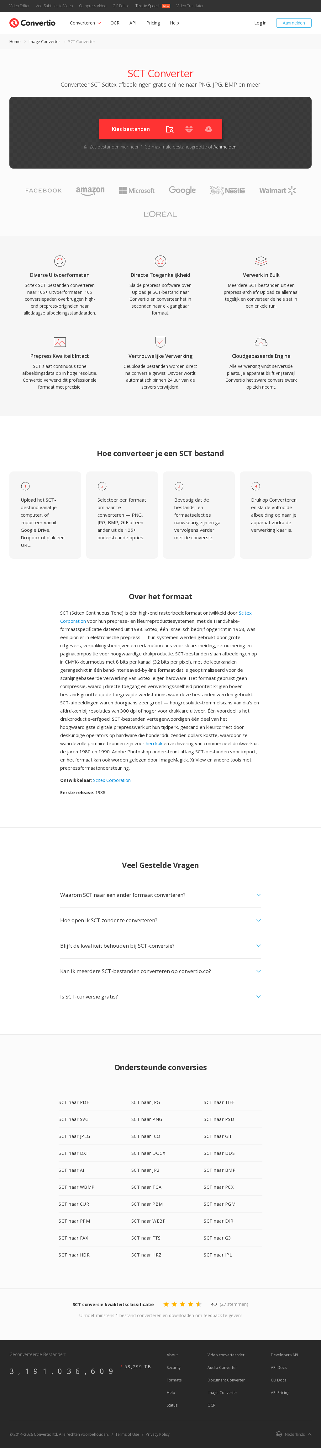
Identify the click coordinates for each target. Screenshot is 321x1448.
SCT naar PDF (74, 1102)
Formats (174, 1380)
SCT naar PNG (146, 1119)
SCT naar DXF (74, 1153)
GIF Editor (121, 5)
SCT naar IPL (218, 1255)
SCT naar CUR (74, 1204)
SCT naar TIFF (219, 1102)
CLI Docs (278, 1380)
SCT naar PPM (74, 1221)
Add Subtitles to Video (54, 5)
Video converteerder (226, 1355)
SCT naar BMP (219, 1170)
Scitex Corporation (112, 780)
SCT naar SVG (73, 1119)
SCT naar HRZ (146, 1255)
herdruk (154, 743)
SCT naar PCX (219, 1187)
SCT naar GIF (218, 1136)
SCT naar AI (71, 1170)
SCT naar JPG (145, 1102)
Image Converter (44, 41)
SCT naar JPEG (74, 1136)
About (172, 1355)
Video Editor (19, 5)
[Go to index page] (32, 21)
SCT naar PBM (147, 1204)
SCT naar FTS (146, 1238)
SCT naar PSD (219, 1119)
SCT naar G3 (217, 1238)
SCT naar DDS (219, 1153)
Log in (260, 23)
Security (174, 1367)
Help (174, 23)
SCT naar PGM (219, 1204)
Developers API (284, 1355)
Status (172, 1405)
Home (15, 41)
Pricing (153, 23)
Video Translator (190, 5)
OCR (114, 23)
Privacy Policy (158, 1434)
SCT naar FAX (73, 1238)
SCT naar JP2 (145, 1170)
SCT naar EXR (218, 1221)
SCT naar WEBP (148, 1221)
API (132, 23)
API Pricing (280, 1392)
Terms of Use (127, 1434)
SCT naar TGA (146, 1187)
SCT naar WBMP (77, 1187)
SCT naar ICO (145, 1136)
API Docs (279, 1367)
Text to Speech (147, 5)
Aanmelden (294, 23)
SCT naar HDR (74, 1255)
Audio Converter (222, 1367)
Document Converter (226, 1380)
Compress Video (92, 5)
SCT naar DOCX (148, 1153)
